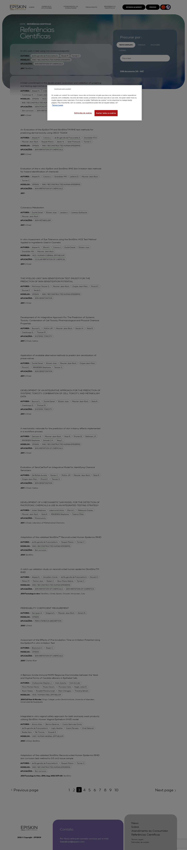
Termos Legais (57, 105)
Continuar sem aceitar (62, 89)
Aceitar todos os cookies (106, 113)
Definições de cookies (83, 113)
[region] (94, 103)
